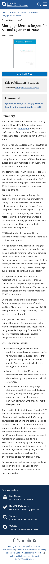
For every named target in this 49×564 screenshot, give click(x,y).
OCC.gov (13, 525)
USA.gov (25, 546)
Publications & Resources (17, 13)
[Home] (6, 507)
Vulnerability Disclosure (20, 556)
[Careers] (6, 517)
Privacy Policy (14, 546)
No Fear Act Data (12, 553)
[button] (39, 4)
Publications (34, 13)
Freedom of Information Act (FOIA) (31, 549)
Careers (13, 516)
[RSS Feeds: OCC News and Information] (34, 540)
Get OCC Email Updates (24, 559)
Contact (35, 556)
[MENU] (45, 4)
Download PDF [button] (23, 74)
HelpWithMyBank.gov (19, 506)
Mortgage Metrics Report (11, 16)
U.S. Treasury (9, 549)
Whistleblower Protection (33, 553)
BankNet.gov (15, 496)
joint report (23, 128)
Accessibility (36, 546)
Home (4, 13)
